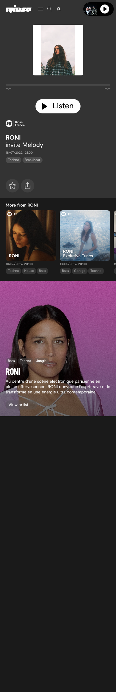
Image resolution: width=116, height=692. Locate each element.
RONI (13, 137)
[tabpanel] (58, 86)
